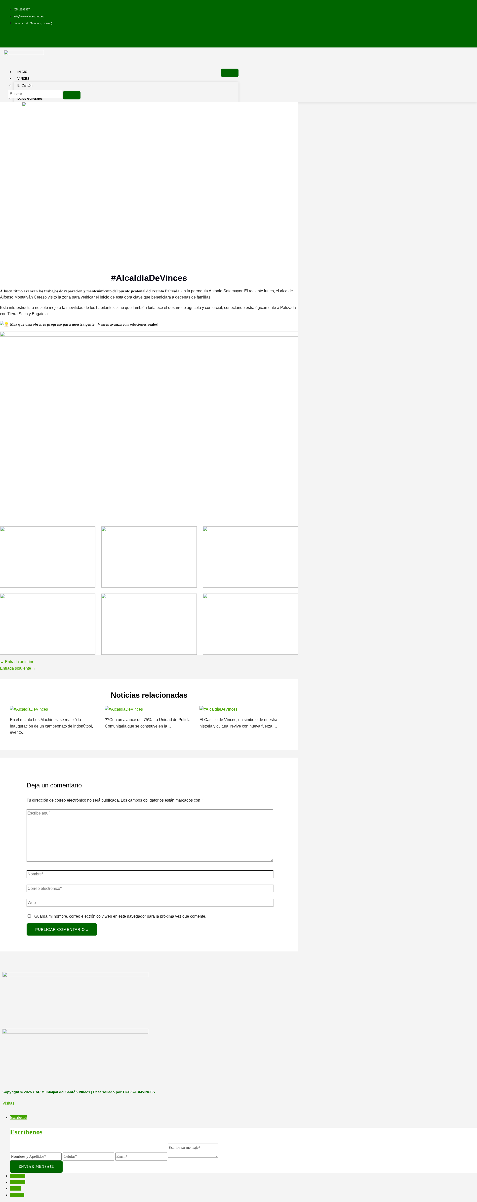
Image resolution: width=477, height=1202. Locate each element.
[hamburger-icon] (229, 73)
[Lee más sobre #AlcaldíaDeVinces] (29, 709)
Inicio (22, 72)
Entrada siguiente (18, 668)
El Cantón (25, 85)
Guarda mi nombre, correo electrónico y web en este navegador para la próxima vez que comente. (120, 916)
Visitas (8, 1103)
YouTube (17, 1195)
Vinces (23, 79)
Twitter (15, 1188)
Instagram (17, 1182)
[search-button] (71, 95)
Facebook (17, 1176)
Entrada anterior (16, 662)
